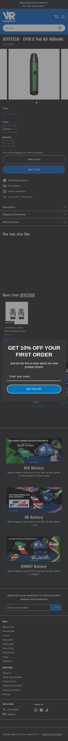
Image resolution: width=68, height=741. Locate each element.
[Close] (62, 343)
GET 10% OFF (34, 389)
